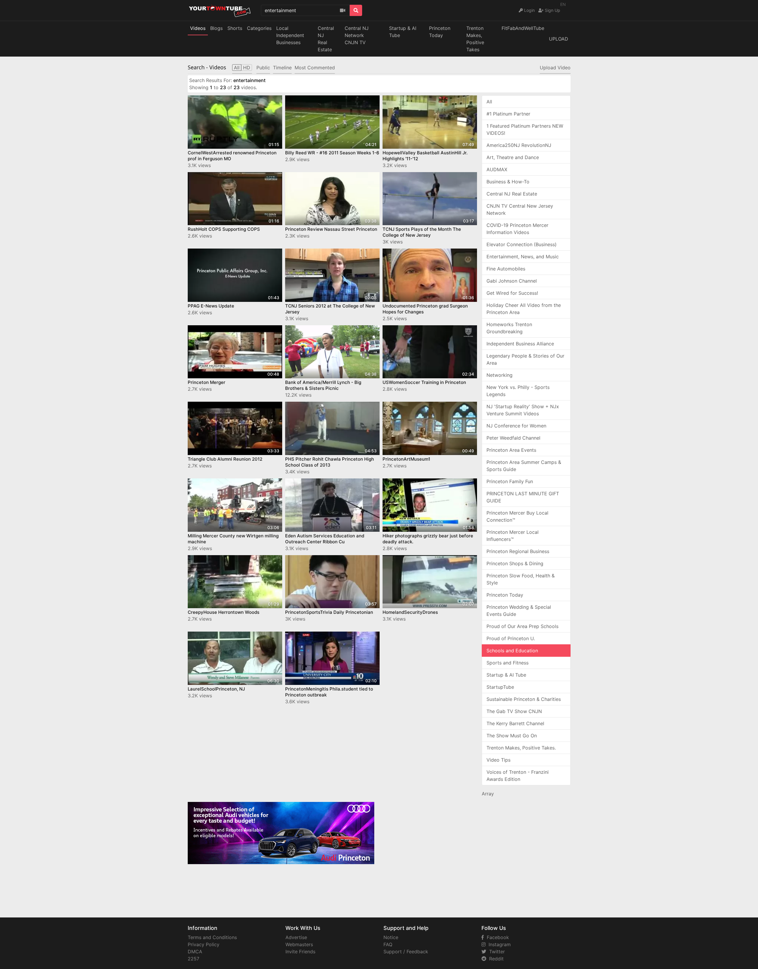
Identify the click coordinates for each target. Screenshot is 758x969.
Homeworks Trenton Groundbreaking (509, 327)
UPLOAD (558, 39)
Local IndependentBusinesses (290, 35)
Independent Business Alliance (520, 344)
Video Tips (498, 760)
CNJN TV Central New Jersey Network (519, 209)
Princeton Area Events (511, 450)
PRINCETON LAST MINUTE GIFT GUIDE (522, 497)
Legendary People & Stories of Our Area (525, 359)
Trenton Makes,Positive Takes (475, 38)
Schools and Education (512, 651)
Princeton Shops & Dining (514, 563)
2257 (193, 959)
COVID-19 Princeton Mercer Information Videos (517, 228)
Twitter (495, 951)
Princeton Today (439, 31)
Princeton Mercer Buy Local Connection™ (517, 516)
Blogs (216, 28)
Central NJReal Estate (326, 38)
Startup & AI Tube (402, 31)
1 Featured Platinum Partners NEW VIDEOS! (524, 129)
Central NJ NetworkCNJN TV (357, 35)
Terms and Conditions (212, 937)
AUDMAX (496, 169)
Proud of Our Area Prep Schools (522, 626)
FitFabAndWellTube (523, 28)
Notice (390, 937)
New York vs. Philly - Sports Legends (518, 390)
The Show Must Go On (511, 736)
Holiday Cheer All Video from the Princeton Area (523, 308)
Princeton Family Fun (509, 481)
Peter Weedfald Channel (513, 438)
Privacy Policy (203, 944)
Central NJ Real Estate (511, 194)
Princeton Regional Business (517, 551)
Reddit (495, 959)
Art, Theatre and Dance (512, 157)
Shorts (234, 28)
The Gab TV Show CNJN (514, 711)
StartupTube (500, 687)
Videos (197, 28)
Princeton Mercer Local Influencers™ (512, 535)
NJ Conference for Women (516, 426)
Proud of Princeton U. (510, 638)
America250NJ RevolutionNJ (518, 145)
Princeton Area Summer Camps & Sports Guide (523, 465)
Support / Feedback (405, 951)
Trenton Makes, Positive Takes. (521, 748)
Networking (499, 375)
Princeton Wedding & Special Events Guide (518, 610)
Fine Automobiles (505, 269)
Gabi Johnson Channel (511, 281)
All (489, 102)
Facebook (496, 937)
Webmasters (299, 944)
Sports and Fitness (507, 663)
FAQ (387, 944)
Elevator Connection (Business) (521, 244)
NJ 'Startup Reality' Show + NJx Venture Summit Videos (522, 410)
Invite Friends (300, 951)
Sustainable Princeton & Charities (523, 699)
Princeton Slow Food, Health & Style (520, 579)
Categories (259, 28)
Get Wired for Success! (512, 293)
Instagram (498, 944)
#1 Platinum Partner (508, 114)
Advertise (296, 937)
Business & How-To (507, 182)
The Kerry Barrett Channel (515, 723)
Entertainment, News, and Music (522, 257)
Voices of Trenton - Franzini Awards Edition (517, 775)
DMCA (195, 951)
